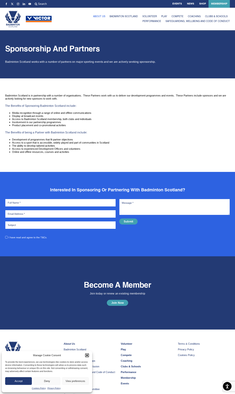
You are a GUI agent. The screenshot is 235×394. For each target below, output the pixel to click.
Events (177, 4)
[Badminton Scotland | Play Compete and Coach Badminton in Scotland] (13, 11)
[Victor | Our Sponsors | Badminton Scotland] (39, 17)
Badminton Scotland (75, 349)
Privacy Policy (54, 388)
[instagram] (18, 4)
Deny (47, 381)
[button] (87, 355)
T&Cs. (43, 237)
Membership (219, 4)
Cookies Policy (39, 388)
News (190, 4)
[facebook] (6, 4)
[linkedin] (24, 4)
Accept (19, 381)
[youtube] (30, 4)
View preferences (75, 381)
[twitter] (12, 4)
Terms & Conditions (189, 343)
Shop (202, 4)
